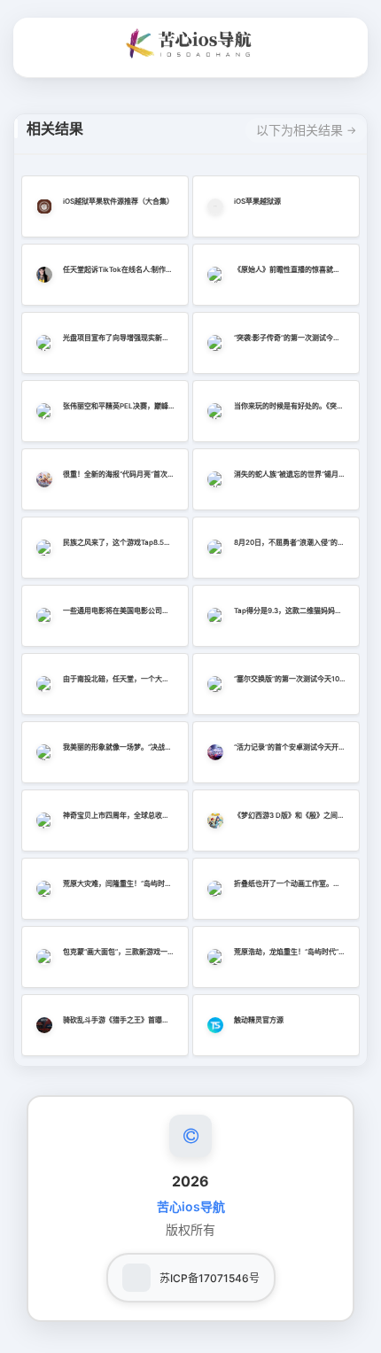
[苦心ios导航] (190, 43)
